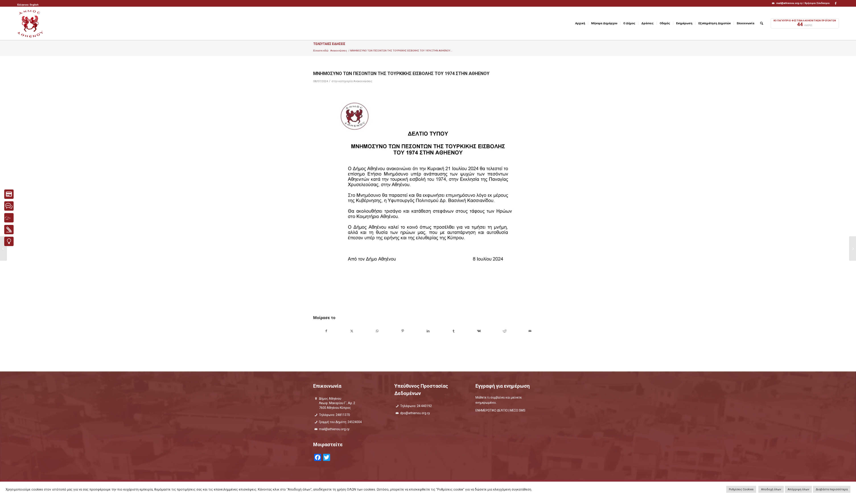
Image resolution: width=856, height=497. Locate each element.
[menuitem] (23, 5)
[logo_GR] (30, 23)
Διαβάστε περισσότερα (832, 489)
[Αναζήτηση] (761, 23)
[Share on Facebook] (326, 331)
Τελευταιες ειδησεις (329, 44)
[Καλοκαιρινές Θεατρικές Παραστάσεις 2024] (3, 248)
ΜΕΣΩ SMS (517, 410)
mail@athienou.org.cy (334, 429)
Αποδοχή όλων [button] (771, 489)
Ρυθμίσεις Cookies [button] (741, 489)
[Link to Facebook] (835, 3)
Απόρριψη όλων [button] (798, 489)
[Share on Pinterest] (402, 331)
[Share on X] (351, 331)
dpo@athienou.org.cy (415, 413)
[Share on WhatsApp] (377, 331)
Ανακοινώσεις (362, 81)
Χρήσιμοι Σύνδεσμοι (817, 3)
